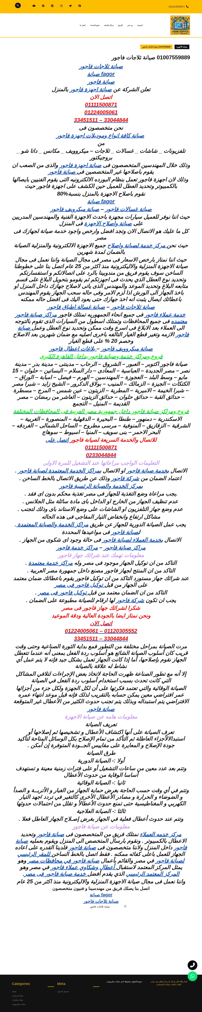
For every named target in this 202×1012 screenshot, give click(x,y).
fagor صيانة (101, 74)
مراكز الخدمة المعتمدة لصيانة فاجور (59, 470)
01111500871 (177, 6)
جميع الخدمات (95, 25)
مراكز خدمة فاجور (77, 547)
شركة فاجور (125, 478)
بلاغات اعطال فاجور (73, 349)
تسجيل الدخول (63, 991)
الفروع (120, 25)
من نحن (130, 25)
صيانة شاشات (17, 1000)
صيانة (14, 991)
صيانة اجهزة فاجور (91, 89)
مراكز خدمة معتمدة (50, 563)
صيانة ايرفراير (17, 996)
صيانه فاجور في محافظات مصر (63, 861)
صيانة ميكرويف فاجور (74, 209)
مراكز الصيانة (109, 25)
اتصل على (57, 440)
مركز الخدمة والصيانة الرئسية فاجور (100, 486)
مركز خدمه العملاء (160, 834)
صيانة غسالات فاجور (128, 209)
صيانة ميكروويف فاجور (127, 349)
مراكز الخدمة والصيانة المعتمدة (52, 524)
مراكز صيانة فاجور (125, 547)
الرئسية (140, 25)
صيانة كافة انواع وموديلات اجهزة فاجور (100, 135)
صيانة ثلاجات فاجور (101, 66)
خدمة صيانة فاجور (147, 470)
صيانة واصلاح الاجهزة (108, 223)
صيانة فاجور (62, 172)
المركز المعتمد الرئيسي (152, 874)
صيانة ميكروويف (18, 1004)
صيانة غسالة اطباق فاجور (76, 307)
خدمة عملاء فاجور (165, 314)
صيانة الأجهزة (182, 47)
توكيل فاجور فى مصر (79, 585)
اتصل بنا (82, 25)
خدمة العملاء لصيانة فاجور (131, 540)
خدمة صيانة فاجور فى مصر (55, 874)
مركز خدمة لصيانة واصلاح (137, 245)
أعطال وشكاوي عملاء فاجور (83, 867)
